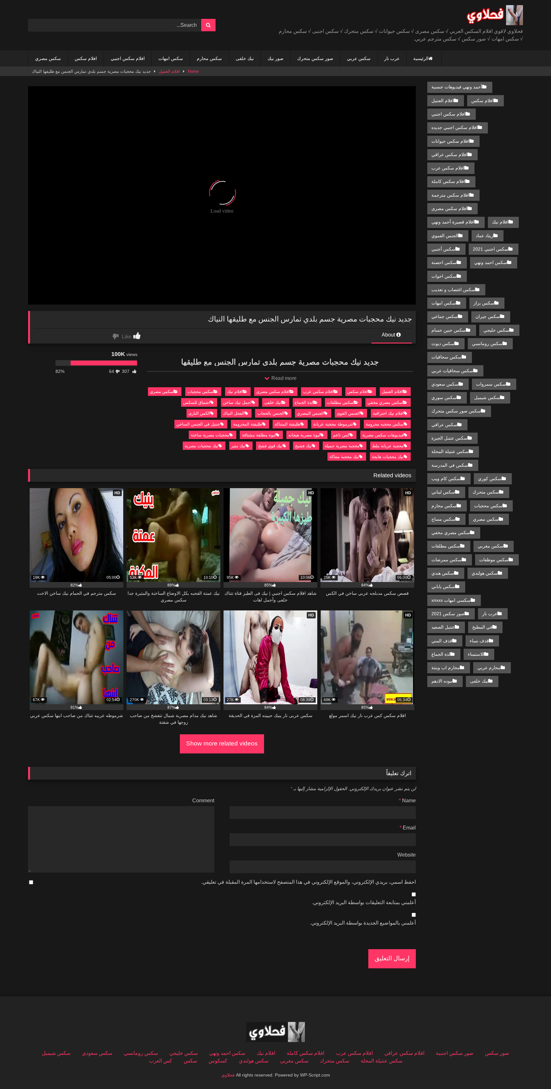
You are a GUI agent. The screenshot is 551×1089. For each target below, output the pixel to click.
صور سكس (497, 1053)
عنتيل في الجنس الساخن (198, 424)
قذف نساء (479, 640)
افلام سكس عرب (318, 391)
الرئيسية (421, 58)
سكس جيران (487, 316)
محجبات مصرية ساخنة (210, 435)
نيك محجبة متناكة (344, 456)
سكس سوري (444, 397)
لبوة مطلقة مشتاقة (259, 435)
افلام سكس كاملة (448, 181)
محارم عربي (489, 667)
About (389, 334)
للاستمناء (476, 654)
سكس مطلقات (340, 402)
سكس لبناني (443, 492)
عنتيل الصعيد (443, 627)
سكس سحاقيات (446, 356)
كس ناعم (341, 435)
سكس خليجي (496, 330)
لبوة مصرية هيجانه (304, 435)
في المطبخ (482, 627)
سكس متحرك (486, 492)
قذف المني (441, 640)
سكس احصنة (444, 262)
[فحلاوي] (493, 16)
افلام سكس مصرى (273, 391)
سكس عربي (359, 58)
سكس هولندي (485, 573)
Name (407, 800)
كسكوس (218, 1060)
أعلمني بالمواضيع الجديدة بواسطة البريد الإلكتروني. (363, 923)
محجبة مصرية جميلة (342, 445)
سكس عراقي (444, 424)
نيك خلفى (245, 58)
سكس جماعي (444, 316)
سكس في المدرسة (449, 465)
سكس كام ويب (445, 478)
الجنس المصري (310, 413)
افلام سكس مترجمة (450, 195)
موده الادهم (441, 681)
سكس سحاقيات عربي (452, 370)
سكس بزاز (484, 303)
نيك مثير (238, 445)
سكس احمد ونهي (490, 262)
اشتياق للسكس (196, 402)
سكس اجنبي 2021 (490, 249)
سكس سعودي (445, 384)
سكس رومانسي (487, 343)
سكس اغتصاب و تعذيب (453, 289)
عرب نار (392, 58)
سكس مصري (48, 58)
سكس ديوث (442, 343)
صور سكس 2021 (448, 613)
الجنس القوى (348, 413)
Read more (283, 378)
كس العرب (160, 1060)
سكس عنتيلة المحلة (450, 451)
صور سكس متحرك (315, 58)
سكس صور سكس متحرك (456, 410)
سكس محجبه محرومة (385, 424)
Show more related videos (222, 743)
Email (408, 827)
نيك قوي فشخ (270, 445)
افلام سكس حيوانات (450, 141)
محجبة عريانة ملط (388, 445)
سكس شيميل (487, 397)
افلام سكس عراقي (449, 154)
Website (406, 855)
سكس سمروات (491, 384)
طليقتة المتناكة (287, 424)
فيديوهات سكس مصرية (383, 435)
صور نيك (275, 58)
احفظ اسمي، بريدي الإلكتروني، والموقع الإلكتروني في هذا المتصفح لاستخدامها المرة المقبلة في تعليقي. (308, 882)
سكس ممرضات (446, 559)
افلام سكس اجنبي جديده (454, 127)
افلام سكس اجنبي (128, 58)
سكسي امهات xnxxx (451, 600)
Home (193, 71)
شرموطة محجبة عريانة (333, 424)
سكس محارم (209, 58)
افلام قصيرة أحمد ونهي (452, 221)
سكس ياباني (443, 586)
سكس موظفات (494, 559)
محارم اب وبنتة (445, 667)
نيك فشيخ (303, 445)
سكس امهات (170, 58)
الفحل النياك (234, 413)
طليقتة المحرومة (247, 424)
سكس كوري (490, 478)
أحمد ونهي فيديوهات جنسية (456, 86)
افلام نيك (235, 391)
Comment (203, 800)
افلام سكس (86, 58)
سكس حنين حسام (448, 330)
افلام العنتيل (169, 71)
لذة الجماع (304, 402)
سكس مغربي (490, 545)
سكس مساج (443, 519)
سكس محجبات (200, 391)
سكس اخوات (444, 276)
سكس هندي (442, 573)
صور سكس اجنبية (455, 1053)
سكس (190, 1060)
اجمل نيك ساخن (237, 402)
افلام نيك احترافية (388, 413)
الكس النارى (199, 413)
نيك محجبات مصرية (201, 445)
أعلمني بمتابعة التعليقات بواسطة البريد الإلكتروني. (364, 902)
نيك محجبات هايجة (388, 456)
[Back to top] (531, 1070)
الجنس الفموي (444, 235)
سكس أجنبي (443, 249)
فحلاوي (228, 1075)
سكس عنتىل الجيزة (449, 438)
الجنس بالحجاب (270, 413)
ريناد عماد (484, 235)
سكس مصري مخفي (385, 402)
